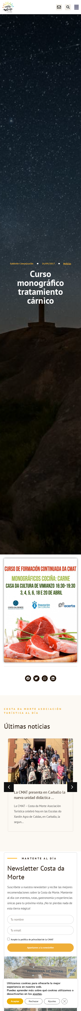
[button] (68, 7)
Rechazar (34, 1001)
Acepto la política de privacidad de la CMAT (32, 939)
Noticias (67, 263)
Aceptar (15, 1001)
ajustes (37, 994)
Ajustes (52, 1001)
